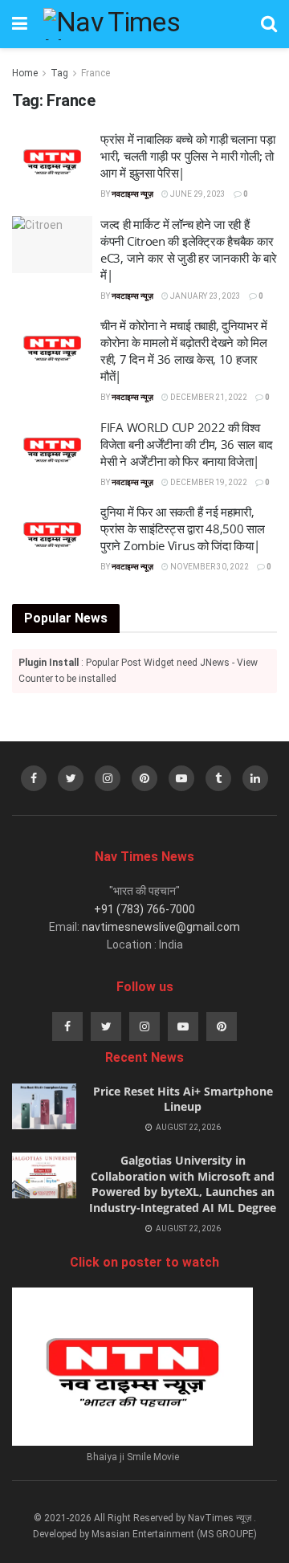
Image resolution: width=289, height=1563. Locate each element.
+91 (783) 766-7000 (144, 909)
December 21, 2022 (208, 397)
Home (25, 73)
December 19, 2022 (208, 482)
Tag (59, 73)
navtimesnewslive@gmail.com (161, 926)
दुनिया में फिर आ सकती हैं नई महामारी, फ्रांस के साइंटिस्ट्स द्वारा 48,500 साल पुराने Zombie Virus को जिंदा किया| (182, 528)
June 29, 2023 (197, 194)
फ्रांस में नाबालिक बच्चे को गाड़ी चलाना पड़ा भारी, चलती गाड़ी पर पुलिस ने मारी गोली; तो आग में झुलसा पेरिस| (187, 156)
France (95, 73)
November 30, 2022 (209, 566)
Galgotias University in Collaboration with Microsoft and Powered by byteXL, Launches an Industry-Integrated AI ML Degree (182, 1184)
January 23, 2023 (205, 296)
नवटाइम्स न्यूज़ (132, 194)
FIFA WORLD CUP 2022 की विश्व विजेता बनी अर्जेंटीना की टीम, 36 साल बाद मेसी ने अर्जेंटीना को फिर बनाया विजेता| (186, 444)
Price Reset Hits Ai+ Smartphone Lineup (183, 1099)
